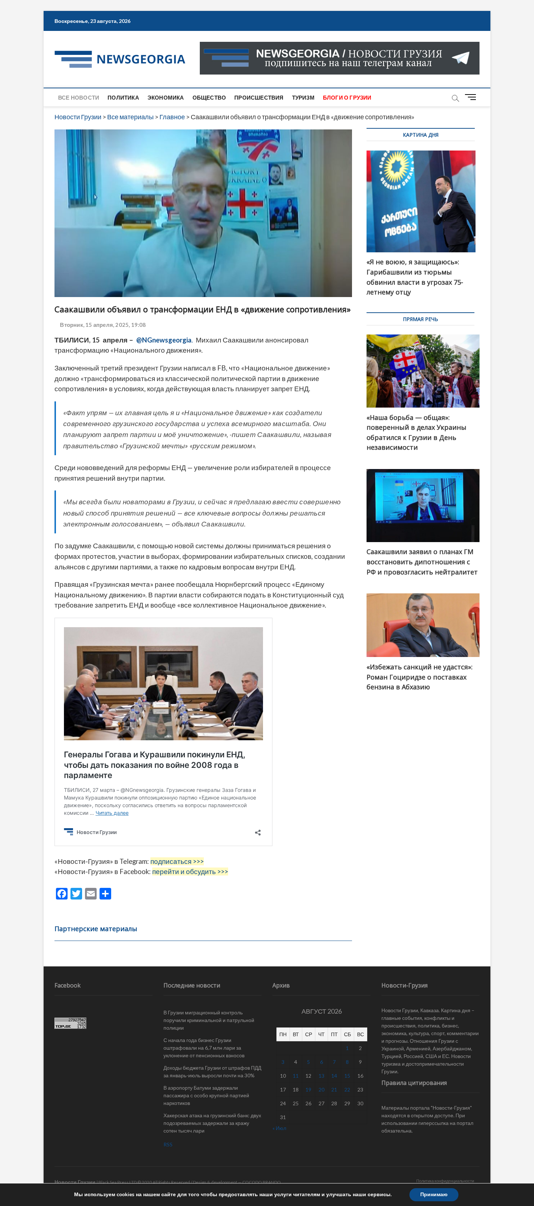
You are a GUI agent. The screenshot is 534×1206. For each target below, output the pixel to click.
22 (347, 1089)
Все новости (78, 97)
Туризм (303, 97)
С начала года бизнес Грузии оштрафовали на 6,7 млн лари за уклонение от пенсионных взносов (203, 1047)
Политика (123, 97)
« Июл (279, 1128)
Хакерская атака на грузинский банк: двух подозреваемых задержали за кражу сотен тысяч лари (212, 1123)
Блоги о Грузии (347, 97)
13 (321, 1076)
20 (321, 1089)
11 (296, 1076)
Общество (209, 97)
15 (347, 1076)
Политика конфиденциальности (445, 1180)
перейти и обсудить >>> (190, 872)
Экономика (165, 97)
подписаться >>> (177, 861)
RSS (168, 1144)
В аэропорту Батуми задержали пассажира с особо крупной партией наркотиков (206, 1095)
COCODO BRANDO (261, 1182)
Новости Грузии (75, 1182)
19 (308, 1089)
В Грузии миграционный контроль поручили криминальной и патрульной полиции (208, 1020)
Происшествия (258, 97)
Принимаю (434, 1194)
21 (334, 1089)
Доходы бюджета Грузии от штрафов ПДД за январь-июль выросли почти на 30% (212, 1071)
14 (334, 1076)
